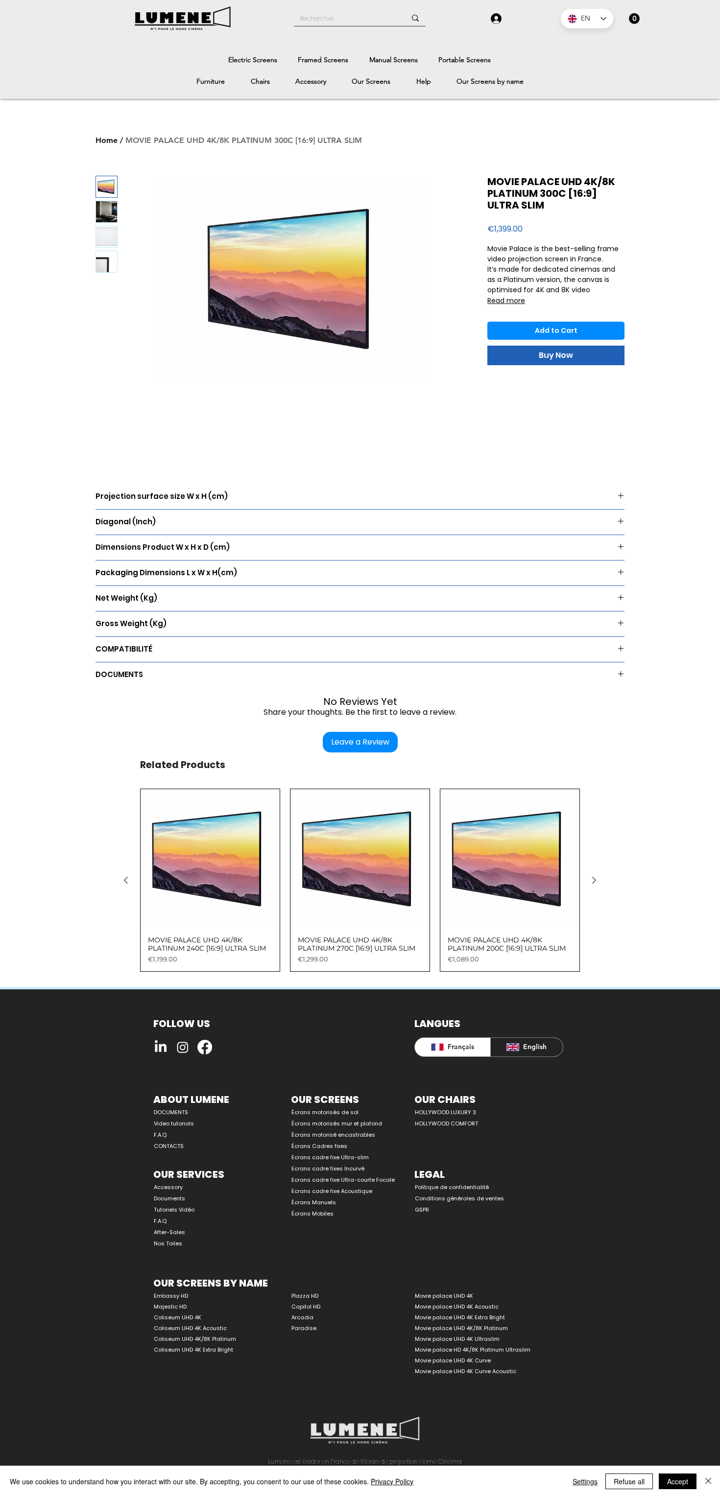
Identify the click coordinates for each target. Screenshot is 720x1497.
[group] (360, 880)
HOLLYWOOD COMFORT (446, 1123)
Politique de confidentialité (452, 1187)
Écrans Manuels (313, 1202)
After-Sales (169, 1232)
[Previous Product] (126, 880)
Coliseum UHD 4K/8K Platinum (195, 1339)
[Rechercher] (415, 18)
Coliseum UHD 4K (177, 1317)
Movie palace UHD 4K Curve (453, 1360)
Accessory (168, 1187)
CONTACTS (169, 1146)
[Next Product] (594, 880)
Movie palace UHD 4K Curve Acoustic (465, 1371)
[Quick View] (210, 858)
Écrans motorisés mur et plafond (336, 1123)
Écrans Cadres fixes (319, 1146)
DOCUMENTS (171, 1112)
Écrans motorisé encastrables (333, 1135)
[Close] (708, 1481)
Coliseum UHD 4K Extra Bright (193, 1350)
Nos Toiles (168, 1243)
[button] (634, 18)
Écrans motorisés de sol (325, 1112)
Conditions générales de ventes (459, 1198)
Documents (169, 1198)
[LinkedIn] (160, 1047)
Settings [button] (585, 1481)
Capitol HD (305, 1306)
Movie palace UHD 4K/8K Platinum (461, 1328)
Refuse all (629, 1481)
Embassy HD (171, 1296)
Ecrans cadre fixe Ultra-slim (330, 1157)
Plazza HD (304, 1296)
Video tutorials (174, 1123)
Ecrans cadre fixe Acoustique (331, 1191)
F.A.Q (160, 1135)
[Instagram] (182, 1047)
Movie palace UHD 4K (444, 1296)
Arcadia (302, 1317)
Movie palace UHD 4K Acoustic (457, 1306)
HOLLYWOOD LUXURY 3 (445, 1112)
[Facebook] (204, 1047)
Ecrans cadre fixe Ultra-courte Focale (337, 1180)
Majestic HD (170, 1306)
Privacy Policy (392, 1481)
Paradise (303, 1328)
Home (107, 140)
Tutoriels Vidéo (174, 1210)
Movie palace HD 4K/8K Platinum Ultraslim (472, 1350)
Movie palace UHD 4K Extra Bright (460, 1317)
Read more (506, 300)
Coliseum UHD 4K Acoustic (190, 1328)
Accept (677, 1481)
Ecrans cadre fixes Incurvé (327, 1168)
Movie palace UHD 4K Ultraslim (457, 1339)
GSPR (422, 1210)
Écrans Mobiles (312, 1213)
